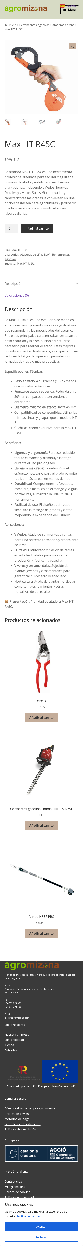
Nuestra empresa (17, 1034)
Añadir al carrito (37, 228)
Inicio (12, 25)
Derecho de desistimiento (23, 1124)
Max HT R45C (26, 263)
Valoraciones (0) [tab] (17, 295)
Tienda (9, 1045)
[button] (72, 46)
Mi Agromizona (15, 1187)
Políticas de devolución (20, 1129)
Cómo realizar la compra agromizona (30, 1108)
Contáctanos (13, 1181)
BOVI (47, 254)
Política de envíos (17, 1114)
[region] (41, 1222)
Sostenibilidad (14, 1040)
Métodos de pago (17, 1119)
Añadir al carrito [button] (41, 717)
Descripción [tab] (13, 283)
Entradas (11, 1050)
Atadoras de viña (63, 25)
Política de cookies (28, 1216)
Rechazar (41, 1237)
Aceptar (41, 1226)
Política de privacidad (19, 1197)
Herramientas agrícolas (34, 25)
